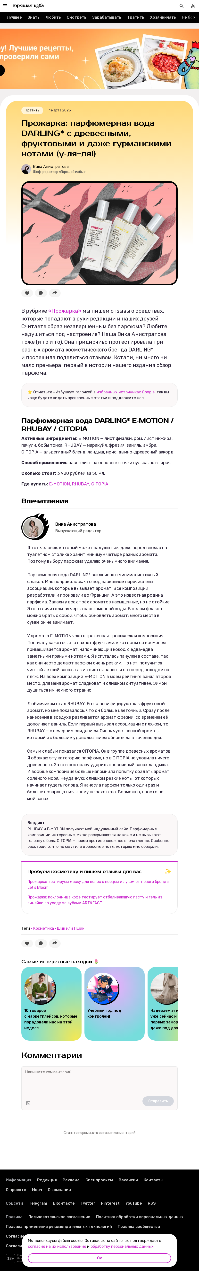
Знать (34, 17)
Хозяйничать (163, 17)
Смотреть (76, 17)
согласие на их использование (57, 1246)
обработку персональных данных (122, 1246)
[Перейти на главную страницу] (28, 5)
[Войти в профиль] (193, 6)
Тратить (135, 17)
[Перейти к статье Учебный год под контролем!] (114, 1004)
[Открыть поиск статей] (181, 6)
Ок (99, 1258)
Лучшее (14, 17)
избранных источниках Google (126, 392)
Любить (53, 17)
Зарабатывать (106, 17)
